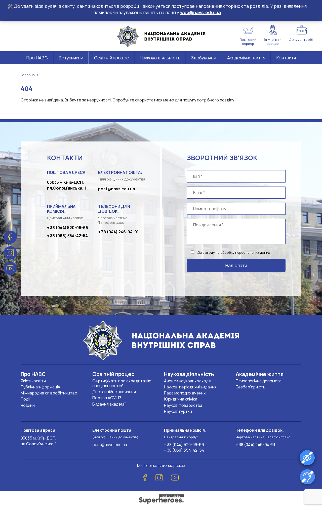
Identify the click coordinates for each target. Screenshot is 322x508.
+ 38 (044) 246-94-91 (118, 232)
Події (25, 399)
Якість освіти (33, 381)
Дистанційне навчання (114, 391)
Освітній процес (111, 58)
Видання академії (109, 404)
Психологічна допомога (258, 381)
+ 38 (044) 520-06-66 (67, 227)
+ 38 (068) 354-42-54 (67, 235)
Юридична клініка (180, 399)
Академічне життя (246, 58)
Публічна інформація (40, 387)
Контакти (286, 58)
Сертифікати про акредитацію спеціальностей (121, 383)
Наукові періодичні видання (190, 387)
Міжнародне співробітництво (49, 393)
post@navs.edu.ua (116, 189)
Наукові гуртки (178, 411)
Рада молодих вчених (185, 393)
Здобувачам (203, 58)
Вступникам (71, 58)
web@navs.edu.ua (200, 12)
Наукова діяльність (160, 58)
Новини (28, 405)
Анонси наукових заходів (188, 381)
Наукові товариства (183, 405)
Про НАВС (37, 58)
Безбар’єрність (250, 387)
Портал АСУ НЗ (106, 398)
